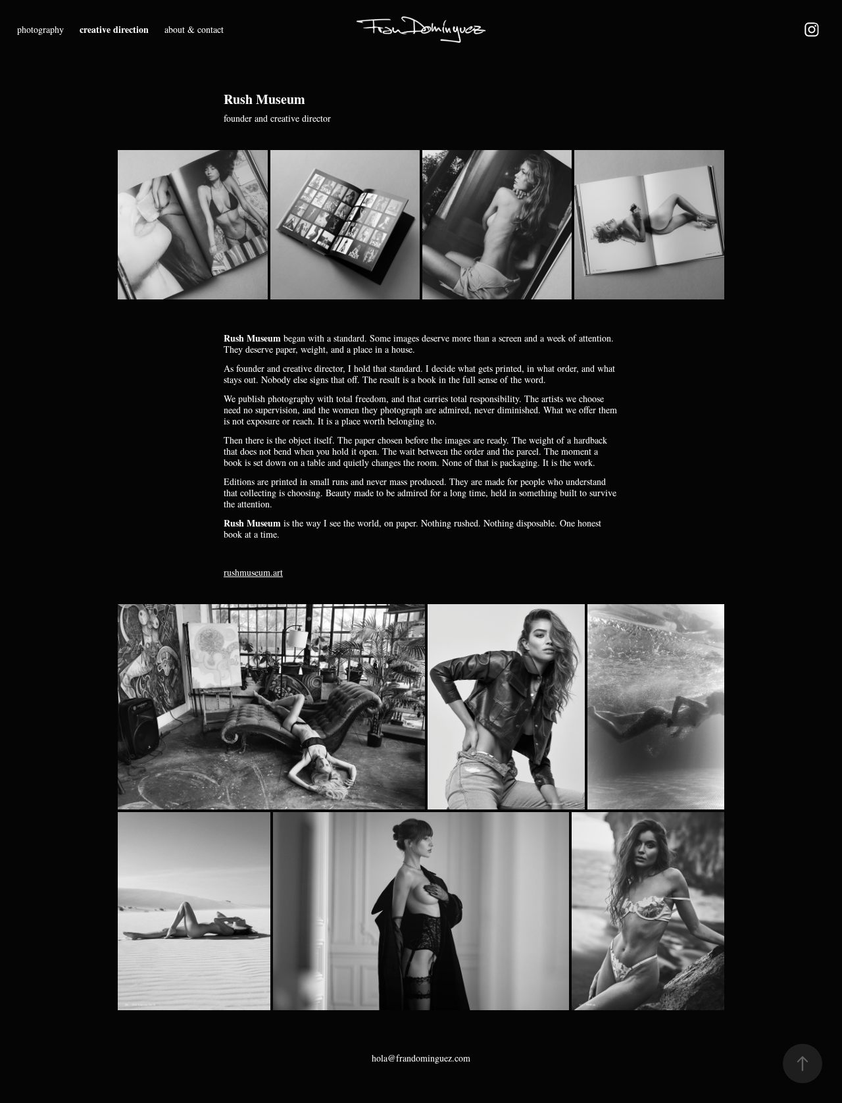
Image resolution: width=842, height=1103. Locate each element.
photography (40, 29)
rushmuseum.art (253, 572)
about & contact (194, 29)
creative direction (114, 29)
